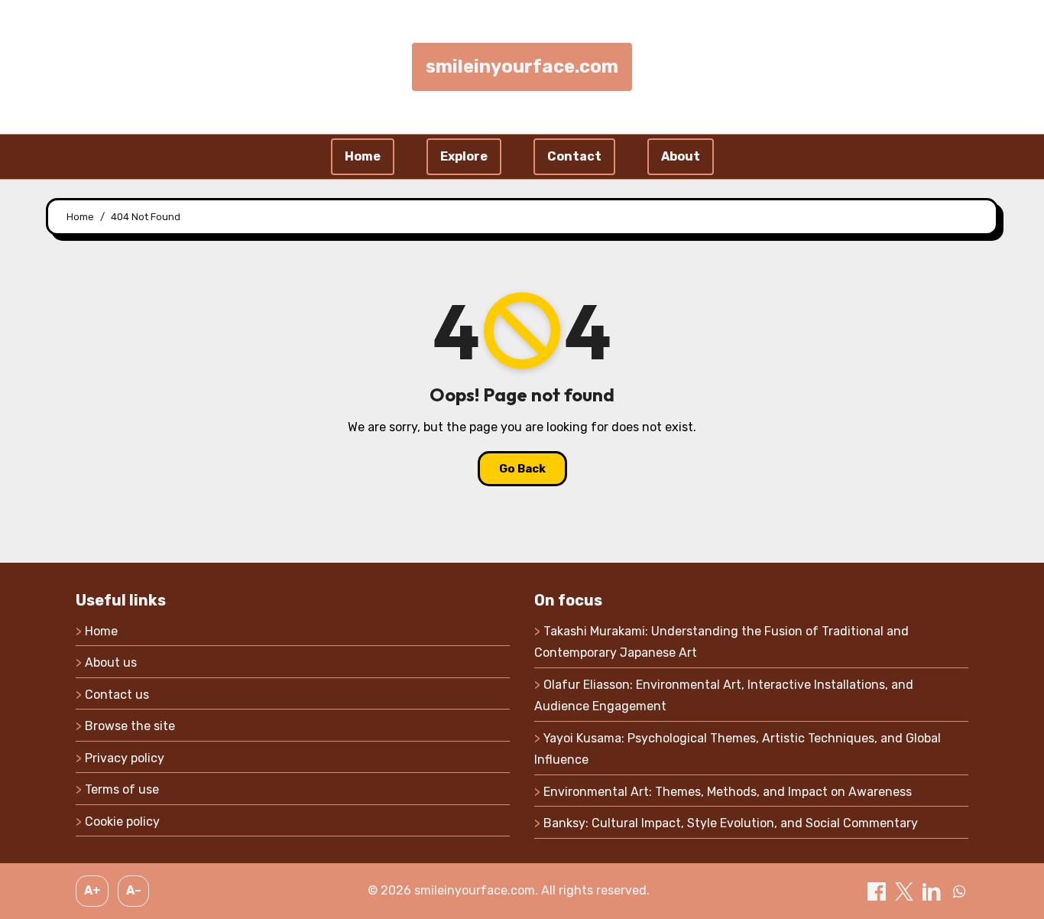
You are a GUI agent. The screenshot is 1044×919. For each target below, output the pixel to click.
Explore (464, 156)
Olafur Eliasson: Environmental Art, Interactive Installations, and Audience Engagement (723, 695)
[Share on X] (905, 890)
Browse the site (130, 726)
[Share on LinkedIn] (933, 890)
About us (111, 662)
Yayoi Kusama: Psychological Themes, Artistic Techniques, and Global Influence (737, 749)
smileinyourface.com (522, 66)
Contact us (117, 694)
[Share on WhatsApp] (959, 890)
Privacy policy (124, 758)
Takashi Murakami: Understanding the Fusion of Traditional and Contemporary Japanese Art (721, 642)
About (680, 156)
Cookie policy (122, 821)
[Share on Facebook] (878, 890)
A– (133, 890)
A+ (92, 890)
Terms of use (122, 789)
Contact (574, 156)
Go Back (522, 469)
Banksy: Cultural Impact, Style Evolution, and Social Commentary (730, 823)
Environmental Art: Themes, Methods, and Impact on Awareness (727, 791)
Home (363, 156)
